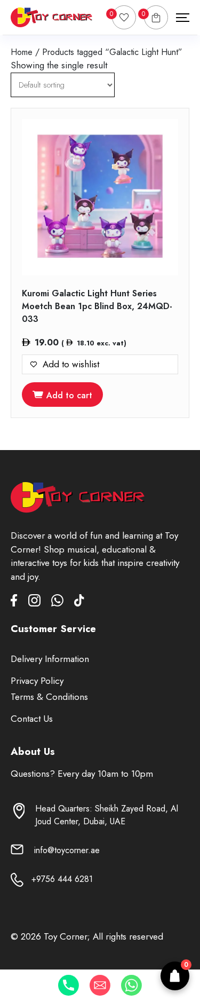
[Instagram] (39, 602)
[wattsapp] (62, 602)
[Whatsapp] (131, 985)
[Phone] (68, 985)
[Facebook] (19, 602)
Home (22, 52)
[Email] (100, 985)
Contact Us (32, 718)
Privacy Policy (37, 680)
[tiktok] (79, 602)
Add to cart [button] (69, 395)
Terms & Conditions (49, 696)
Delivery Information (50, 658)
